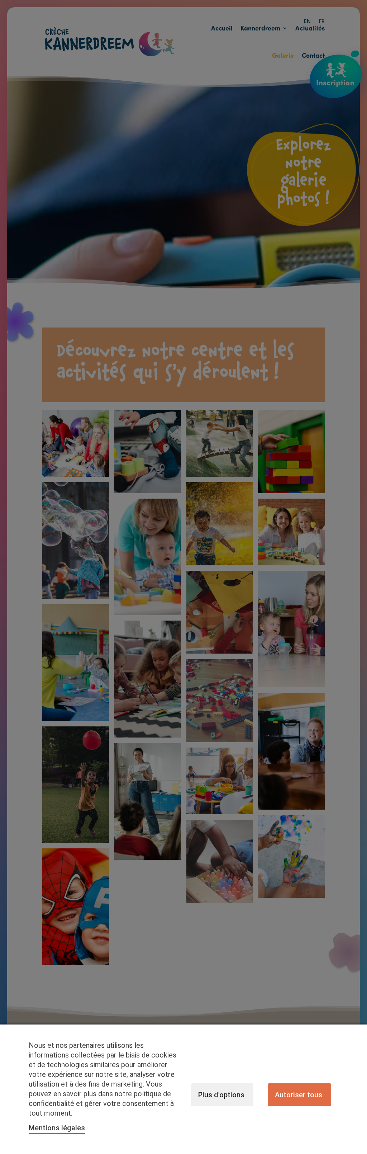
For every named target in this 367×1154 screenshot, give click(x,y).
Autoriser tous (298, 1095)
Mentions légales (57, 1128)
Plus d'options (221, 1095)
